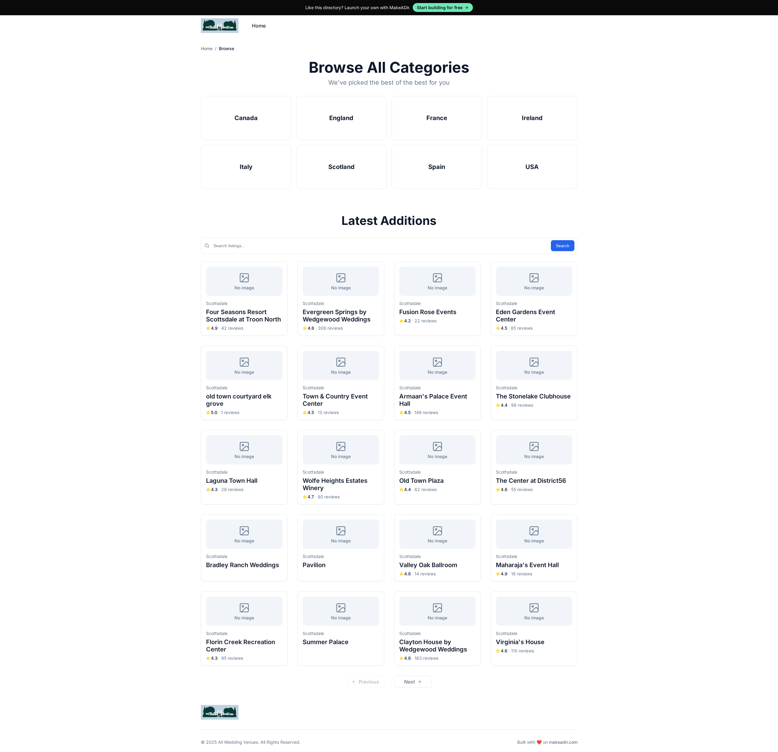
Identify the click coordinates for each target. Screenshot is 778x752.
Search (563, 245)
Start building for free (440, 7)
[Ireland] (532, 118)
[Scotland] (341, 167)
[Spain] (437, 167)
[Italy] (246, 167)
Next (409, 682)
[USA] (532, 167)
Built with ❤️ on (547, 742)
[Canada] (246, 118)
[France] (437, 118)
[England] (341, 118)
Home (259, 26)
